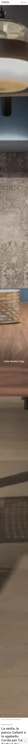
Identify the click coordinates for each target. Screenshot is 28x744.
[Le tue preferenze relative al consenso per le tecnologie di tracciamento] (25, 741)
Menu (24, 2)
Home (3, 719)
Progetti (8, 719)
